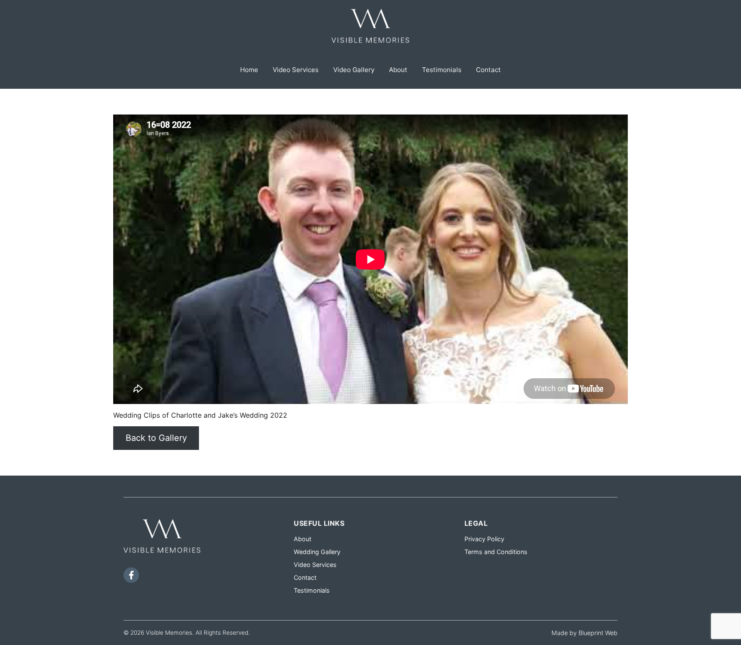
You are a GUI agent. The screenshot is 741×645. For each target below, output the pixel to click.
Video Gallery (353, 70)
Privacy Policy (484, 539)
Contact (488, 70)
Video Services (296, 70)
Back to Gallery (156, 438)
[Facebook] (131, 575)
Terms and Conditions (495, 551)
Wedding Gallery (317, 551)
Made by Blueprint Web (584, 632)
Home (249, 70)
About (398, 70)
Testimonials (441, 70)
